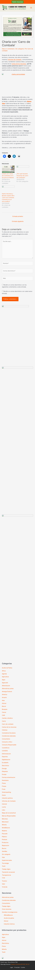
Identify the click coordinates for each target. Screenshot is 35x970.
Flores (4, 783)
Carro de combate (7, 724)
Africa (4, 671)
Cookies (23, 967)
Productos (5, 842)
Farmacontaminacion (8, 777)
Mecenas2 (5, 822)
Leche (4, 807)
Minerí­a (4, 824)
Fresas (4, 786)
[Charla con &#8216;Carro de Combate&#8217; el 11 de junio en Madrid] (8, 169)
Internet (4, 804)
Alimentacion (6, 685)
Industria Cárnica (9, 924)
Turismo (4, 881)
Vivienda (4, 887)
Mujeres (4, 830)
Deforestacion (6, 753)
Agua (3, 679)
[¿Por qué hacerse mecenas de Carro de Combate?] (23, 169)
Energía (4, 768)
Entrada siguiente (17, 221)
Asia (3, 700)
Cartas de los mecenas (19, 64)
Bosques (4, 709)
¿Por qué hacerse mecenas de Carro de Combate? (22, 175)
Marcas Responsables (9, 816)
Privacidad (17, 967)
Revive (4, 848)
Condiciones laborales (9, 736)
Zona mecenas (6, 909)
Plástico (4, 836)
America (4, 694)
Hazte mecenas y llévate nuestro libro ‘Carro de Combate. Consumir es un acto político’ (8, 197)
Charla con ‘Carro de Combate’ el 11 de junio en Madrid (8, 175)
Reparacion (5, 845)
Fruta (3, 789)
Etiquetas (5, 771)
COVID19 (5, 750)
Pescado (4, 833)
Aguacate (5, 682)
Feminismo (5, 780)
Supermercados (7, 860)
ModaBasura (6, 827)
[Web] (17, 279)
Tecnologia (5, 863)
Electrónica (5, 765)
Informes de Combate (14, 59)
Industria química (7, 798)
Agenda (4, 674)
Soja (3, 857)
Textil (3, 866)
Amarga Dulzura (7, 691)
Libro (3, 810)
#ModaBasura (8, 915)
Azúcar (4, 703)
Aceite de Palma (7, 668)
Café (3, 715)
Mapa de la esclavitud (9, 813)
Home (4, 795)
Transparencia (6, 875)
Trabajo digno (6, 869)
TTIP (3, 878)
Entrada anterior (17, 216)
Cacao (4, 712)
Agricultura (5, 676)
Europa (4, 774)
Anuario (4, 697)
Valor (3, 884)
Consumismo (6, 739)
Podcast (4, 839)
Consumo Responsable (9, 745)
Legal (11, 967)
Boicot (4, 706)
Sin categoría (19, 49)
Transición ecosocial (8, 872)
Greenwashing (6, 792)
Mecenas (5, 819)
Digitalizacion (6, 759)
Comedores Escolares (9, 733)
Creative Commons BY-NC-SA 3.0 (20, 964)
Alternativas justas (8, 688)
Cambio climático (7, 718)
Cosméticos (5, 748)
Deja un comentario (8, 49)
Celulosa (4, 730)
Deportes (5, 756)
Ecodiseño (5, 762)
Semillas (4, 851)
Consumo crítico (7, 742)
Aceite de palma (9, 918)
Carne (4, 721)
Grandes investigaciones (9, 912)
